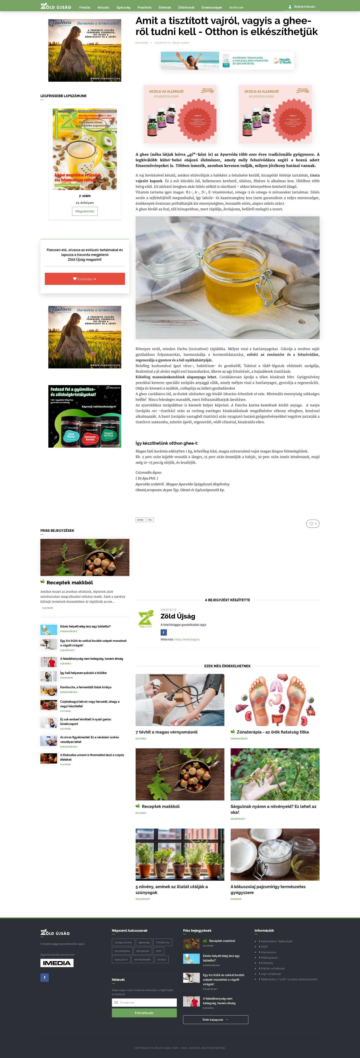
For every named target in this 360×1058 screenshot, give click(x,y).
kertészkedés (142, 959)
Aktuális (104, 7)
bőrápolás (142, 951)
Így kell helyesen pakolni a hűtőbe (83, 673)
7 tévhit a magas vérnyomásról (167, 732)
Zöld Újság (181, 42)
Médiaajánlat (269, 957)
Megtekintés (85, 211)
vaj (150, 519)
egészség (144, 942)
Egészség (124, 7)
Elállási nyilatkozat (272, 968)
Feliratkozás (144, 1013)
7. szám (85, 196)
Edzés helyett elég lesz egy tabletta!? (85, 626)
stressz (161, 959)
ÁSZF (264, 946)
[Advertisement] (84, 489)
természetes (122, 951)
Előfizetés (86, 279)
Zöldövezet (186, 7)
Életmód (165, 7)
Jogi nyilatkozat (270, 973)
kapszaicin (121, 959)
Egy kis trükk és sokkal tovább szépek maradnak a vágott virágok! (223, 979)
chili (158, 951)
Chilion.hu (163, 942)
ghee (140, 519)
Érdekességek (212, 7)
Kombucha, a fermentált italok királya (85, 687)
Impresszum (268, 952)
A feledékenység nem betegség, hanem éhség (91, 658)
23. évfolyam (85, 202)
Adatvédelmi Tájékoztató (276, 941)
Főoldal (84, 7)
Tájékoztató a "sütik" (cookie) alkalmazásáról (289, 979)
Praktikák (145, 7)
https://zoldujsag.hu (187, 639)
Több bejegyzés (213, 1019)
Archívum (236, 7)
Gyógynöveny (123, 942)
